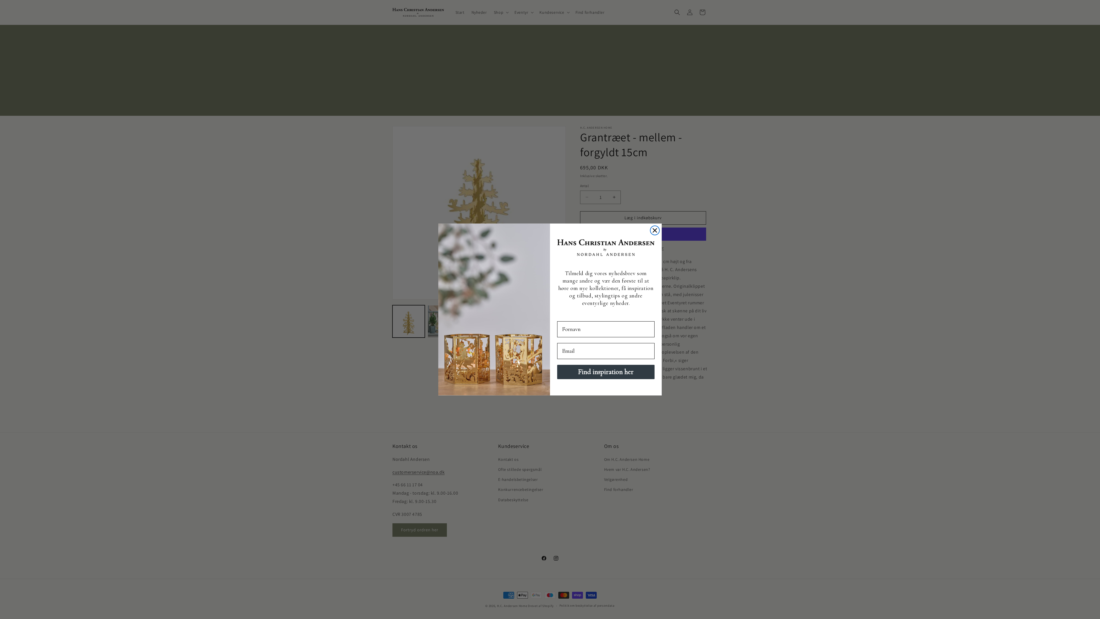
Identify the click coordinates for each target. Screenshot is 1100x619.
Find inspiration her (606, 371)
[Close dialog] (654, 230)
